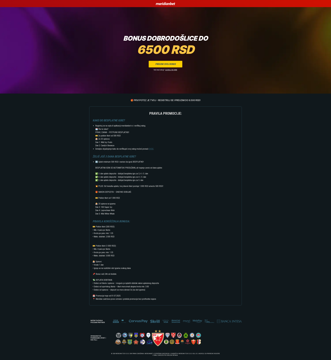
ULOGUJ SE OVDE (171, 70)
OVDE (151, 149)
